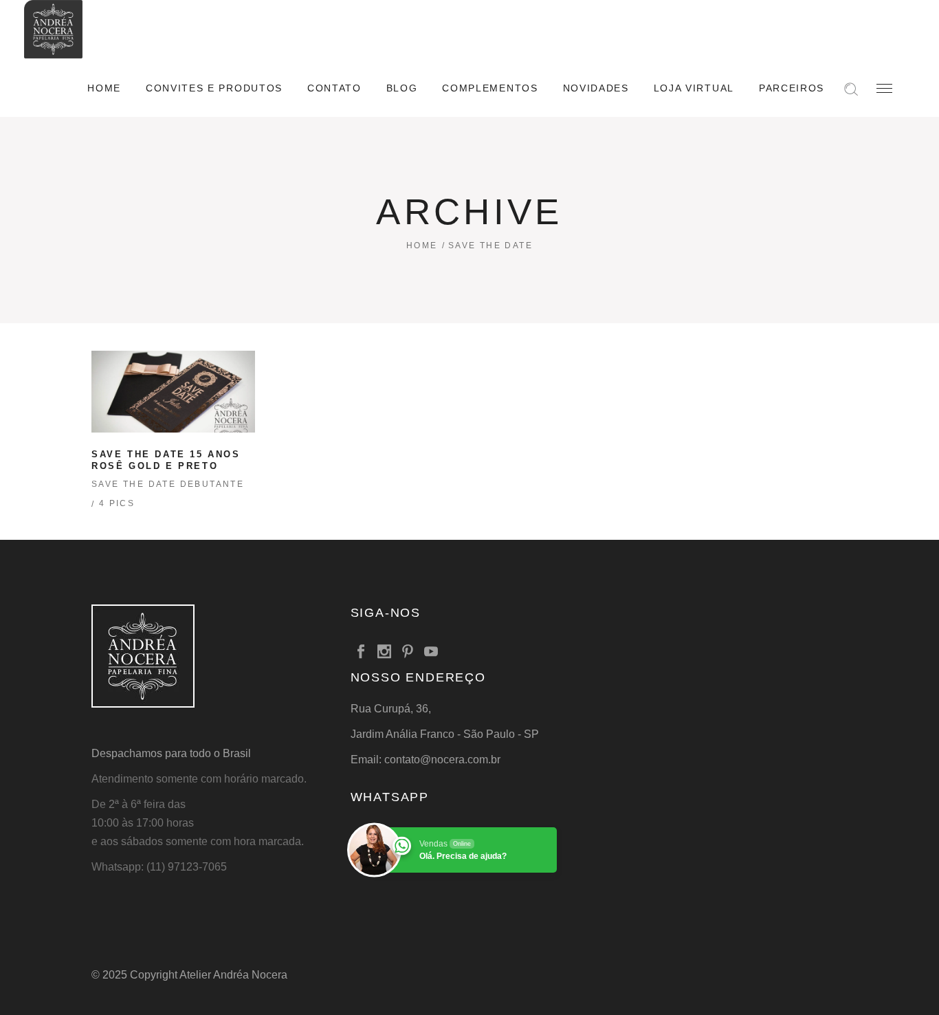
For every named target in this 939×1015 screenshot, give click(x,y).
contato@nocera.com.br (442, 759)
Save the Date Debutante (167, 484)
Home (422, 245)
